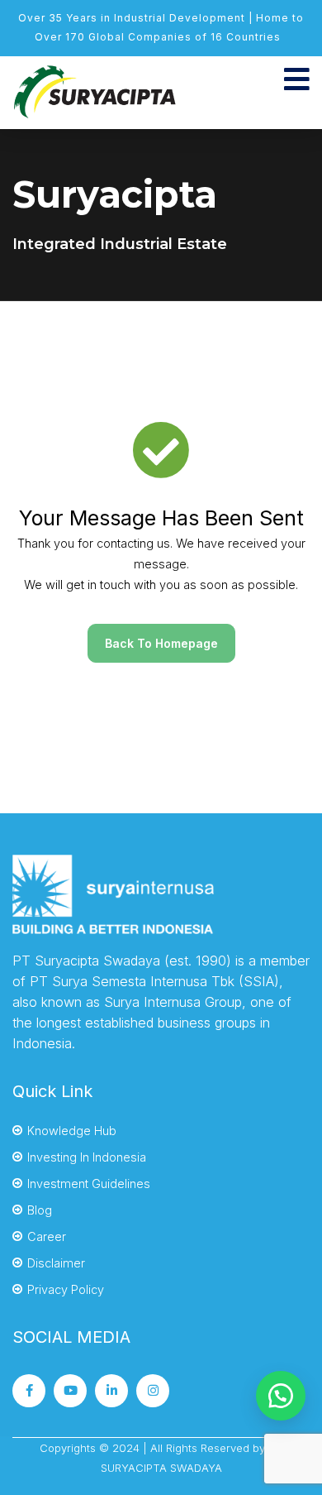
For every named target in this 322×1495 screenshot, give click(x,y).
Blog (39, 1210)
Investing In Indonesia (86, 1157)
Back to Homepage (161, 643)
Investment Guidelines (88, 1183)
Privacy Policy (65, 1289)
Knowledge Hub (71, 1131)
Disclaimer (56, 1263)
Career (46, 1236)
